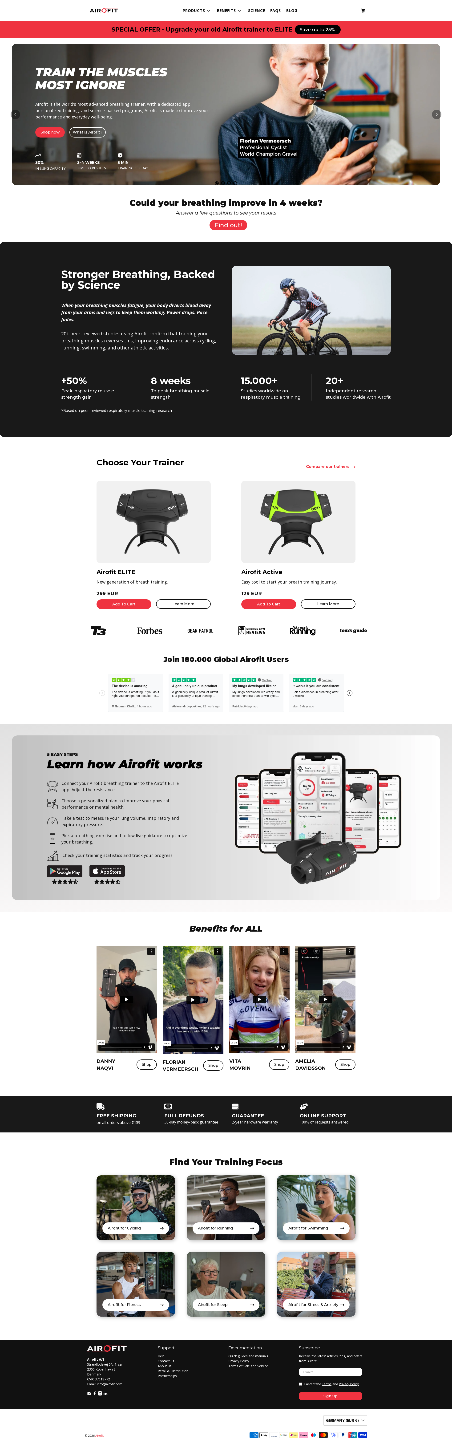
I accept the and (331, 1384)
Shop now (50, 132)
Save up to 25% (318, 29)
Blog (292, 10)
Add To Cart (123, 604)
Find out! (228, 225)
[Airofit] (104, 11)
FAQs (275, 10)
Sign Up (330, 1396)
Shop (147, 1064)
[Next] (436, 114)
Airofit (99, 1436)
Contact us (166, 1361)
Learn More (183, 604)
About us (164, 1366)
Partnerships (167, 1376)
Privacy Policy (238, 1361)
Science (256, 10)
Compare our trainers (327, 467)
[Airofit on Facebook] (95, 1394)
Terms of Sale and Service (248, 1366)
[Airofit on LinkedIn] (105, 1394)
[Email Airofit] (89, 1394)
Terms (326, 1384)
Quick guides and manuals (248, 1356)
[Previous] (15, 114)
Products (194, 10)
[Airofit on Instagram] (100, 1394)
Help (161, 1356)
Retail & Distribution (173, 1371)
